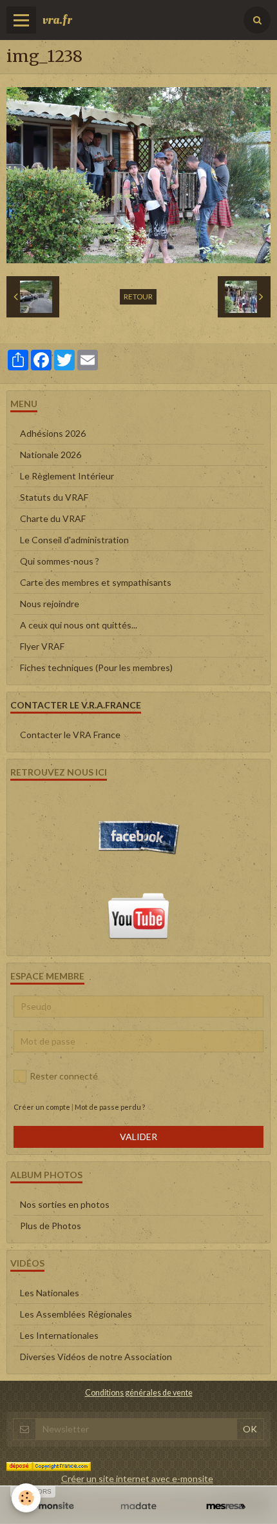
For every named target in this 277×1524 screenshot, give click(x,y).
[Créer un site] (51, 1506)
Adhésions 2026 (53, 433)
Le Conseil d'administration (74, 539)
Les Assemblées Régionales (76, 1313)
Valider (138, 1136)
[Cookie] (26, 1497)
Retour (138, 296)
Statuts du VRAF (54, 497)
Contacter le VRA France (70, 734)
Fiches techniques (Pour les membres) (96, 667)
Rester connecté (64, 1075)
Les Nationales (49, 1292)
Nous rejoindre (49, 603)
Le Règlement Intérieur (67, 475)
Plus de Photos (50, 1225)
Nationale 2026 (50, 454)
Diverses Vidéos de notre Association (96, 1356)
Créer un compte (42, 1107)
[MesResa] (225, 1506)
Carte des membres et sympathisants (95, 582)
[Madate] (138, 1506)
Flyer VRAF (42, 646)
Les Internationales (59, 1335)
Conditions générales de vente (139, 1393)
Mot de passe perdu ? (110, 1107)
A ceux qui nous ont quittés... (78, 624)
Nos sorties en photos (65, 1204)
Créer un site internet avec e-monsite (137, 1478)
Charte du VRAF (53, 518)
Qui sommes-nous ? (59, 561)
